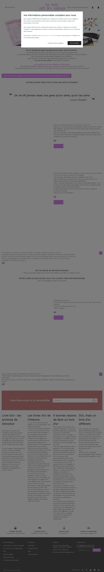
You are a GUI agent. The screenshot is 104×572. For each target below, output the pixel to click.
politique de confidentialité (49, 35)
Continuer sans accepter (55, 43)
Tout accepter (74, 43)
